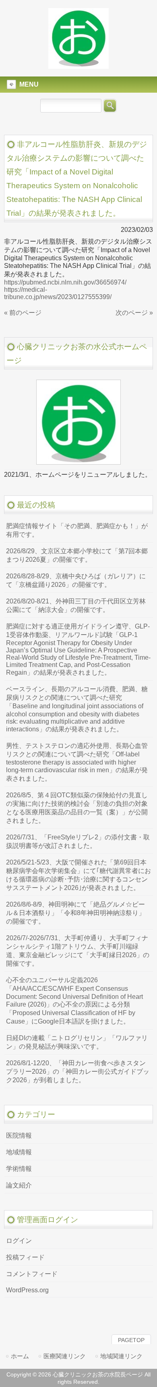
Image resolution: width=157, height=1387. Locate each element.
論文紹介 (19, 1185)
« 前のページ (22, 312)
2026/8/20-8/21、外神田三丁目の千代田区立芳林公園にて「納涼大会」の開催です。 (76, 605)
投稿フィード (25, 1257)
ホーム (20, 1356)
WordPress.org (27, 1290)
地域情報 (19, 1152)
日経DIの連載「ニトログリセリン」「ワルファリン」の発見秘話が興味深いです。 (77, 1042)
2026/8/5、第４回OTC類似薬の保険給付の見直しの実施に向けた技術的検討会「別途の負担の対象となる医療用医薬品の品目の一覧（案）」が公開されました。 (77, 808)
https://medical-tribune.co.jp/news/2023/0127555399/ (58, 293)
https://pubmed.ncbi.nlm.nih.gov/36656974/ (65, 282)
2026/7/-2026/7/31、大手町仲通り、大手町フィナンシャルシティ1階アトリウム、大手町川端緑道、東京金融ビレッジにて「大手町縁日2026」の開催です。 (77, 951)
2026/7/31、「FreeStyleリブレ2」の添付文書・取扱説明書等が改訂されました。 (78, 841)
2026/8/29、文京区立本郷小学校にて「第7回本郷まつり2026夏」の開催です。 (77, 555)
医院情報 (19, 1135)
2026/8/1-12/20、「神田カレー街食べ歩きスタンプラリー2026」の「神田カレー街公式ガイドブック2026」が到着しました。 (77, 1071)
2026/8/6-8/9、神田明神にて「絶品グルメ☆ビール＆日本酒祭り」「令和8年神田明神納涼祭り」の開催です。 (75, 913)
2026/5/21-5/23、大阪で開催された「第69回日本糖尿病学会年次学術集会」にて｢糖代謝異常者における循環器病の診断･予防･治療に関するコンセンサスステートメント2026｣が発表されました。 (78, 875)
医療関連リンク (64, 1356)
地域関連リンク (121, 1356)
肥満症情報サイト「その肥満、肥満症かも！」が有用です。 (77, 530)
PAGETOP (131, 1340)
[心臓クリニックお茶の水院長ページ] (78, 65)
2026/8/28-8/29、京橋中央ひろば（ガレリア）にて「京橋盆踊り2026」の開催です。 (76, 580)
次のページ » (134, 312)
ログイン (19, 1240)
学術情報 (19, 1168)
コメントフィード (32, 1273)
